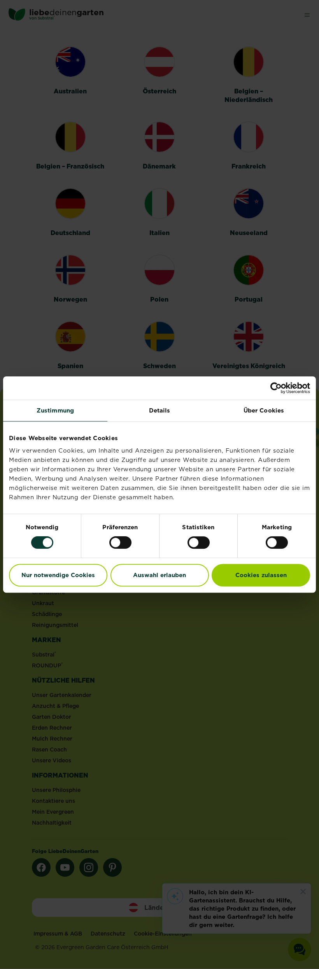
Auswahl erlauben (159, 575)
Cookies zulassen (261, 575)
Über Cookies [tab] (264, 410)
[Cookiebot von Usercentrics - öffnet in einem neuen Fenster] (276, 388)
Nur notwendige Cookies (58, 575)
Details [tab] (159, 410)
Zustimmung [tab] (55, 410)
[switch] (120, 542)
